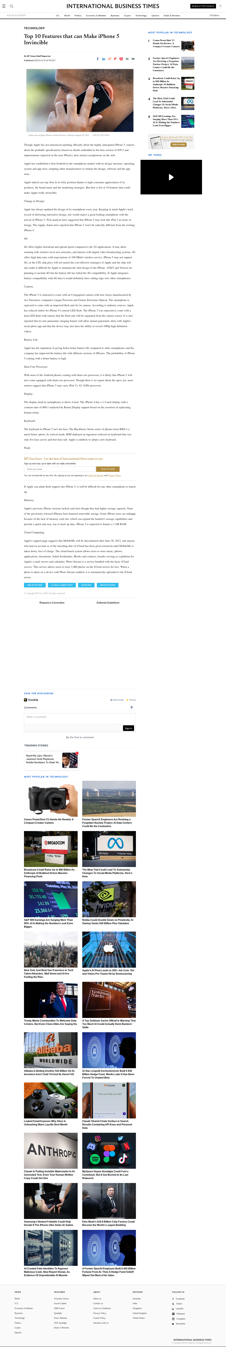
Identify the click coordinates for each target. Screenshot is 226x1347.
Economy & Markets (96, 15)
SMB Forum (59, 1308)
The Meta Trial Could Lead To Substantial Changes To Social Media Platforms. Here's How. (107, 873)
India (135, 1303)
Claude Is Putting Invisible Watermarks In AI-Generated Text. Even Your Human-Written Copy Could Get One (49, 1174)
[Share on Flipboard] (115, 59)
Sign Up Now (178, 145)
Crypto (127, 15)
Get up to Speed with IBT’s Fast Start (176, 137)
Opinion (155, 15)
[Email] (127, 59)
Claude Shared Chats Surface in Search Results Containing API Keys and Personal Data (107, 1124)
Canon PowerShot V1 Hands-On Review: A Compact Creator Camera (166, 43)
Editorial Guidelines (108, 602)
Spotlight (58, 1313)
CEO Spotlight (60, 1323)
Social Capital (60, 1303)
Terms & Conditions (102, 1308)
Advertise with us (101, 1323)
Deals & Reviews (172, 15)
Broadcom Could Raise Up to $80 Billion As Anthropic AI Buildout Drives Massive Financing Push (49, 873)
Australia (137, 1299)
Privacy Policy (114, 475)
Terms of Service (95, 475)
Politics (78, 15)
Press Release (60, 1318)
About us (97, 1299)
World (67, 15)
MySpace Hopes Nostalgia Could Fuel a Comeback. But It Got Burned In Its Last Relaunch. (105, 1174)
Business (115, 15)
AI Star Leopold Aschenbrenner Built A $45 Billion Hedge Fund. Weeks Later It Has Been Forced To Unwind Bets (108, 1074)
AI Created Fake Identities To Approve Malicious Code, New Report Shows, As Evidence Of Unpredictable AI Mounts (47, 1272)
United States (139, 1318)
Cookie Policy (99, 1318)
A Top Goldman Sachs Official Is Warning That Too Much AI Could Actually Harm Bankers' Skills (109, 1024)
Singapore (137, 1308)
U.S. (57, 15)
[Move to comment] (133, 59)
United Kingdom (140, 1313)
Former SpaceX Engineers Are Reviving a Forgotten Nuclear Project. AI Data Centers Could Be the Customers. (107, 823)
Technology (141, 15)
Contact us (98, 1303)
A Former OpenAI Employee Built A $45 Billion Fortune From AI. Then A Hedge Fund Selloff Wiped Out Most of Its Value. (109, 1272)
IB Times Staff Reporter (39, 56)
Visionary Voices (61, 1299)
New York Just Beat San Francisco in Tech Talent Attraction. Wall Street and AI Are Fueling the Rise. (48, 973)
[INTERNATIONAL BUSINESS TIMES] (113, 6)
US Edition (214, 15)
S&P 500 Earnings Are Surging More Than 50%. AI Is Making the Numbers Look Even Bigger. (48, 923)
